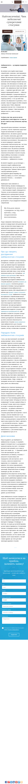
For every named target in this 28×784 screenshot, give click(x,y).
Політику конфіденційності (13, 629)
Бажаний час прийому (6, 609)
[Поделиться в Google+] (9, 782)
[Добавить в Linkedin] (11, 782)
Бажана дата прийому (6, 603)
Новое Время (13, 57)
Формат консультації (6, 597)
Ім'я (3, 578)
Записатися (7, 31)
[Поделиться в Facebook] (6, 782)
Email (3, 584)
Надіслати (14, 634)
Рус (26, 2)
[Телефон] (12, 2)
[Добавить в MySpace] (14, 782)
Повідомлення (5, 616)
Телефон (4, 590)
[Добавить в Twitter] (19, 782)
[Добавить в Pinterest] (16, 782)
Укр (23, 2)
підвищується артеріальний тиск (10, 311)
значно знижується (20, 322)
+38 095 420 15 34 (19, 31)
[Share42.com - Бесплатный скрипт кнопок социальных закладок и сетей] (21, 782)
